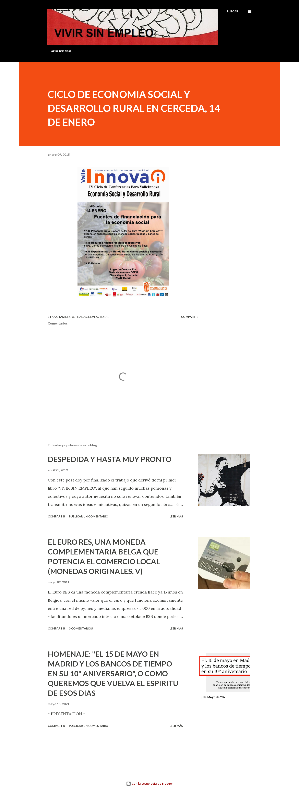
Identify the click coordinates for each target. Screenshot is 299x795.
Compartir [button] (189, 316)
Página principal (60, 50)
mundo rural (98, 316)
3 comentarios (81, 628)
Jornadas (79, 316)
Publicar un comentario (88, 516)
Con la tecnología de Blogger (152, 783)
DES (68, 316)
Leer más (176, 516)
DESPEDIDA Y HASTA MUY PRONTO (109, 459)
